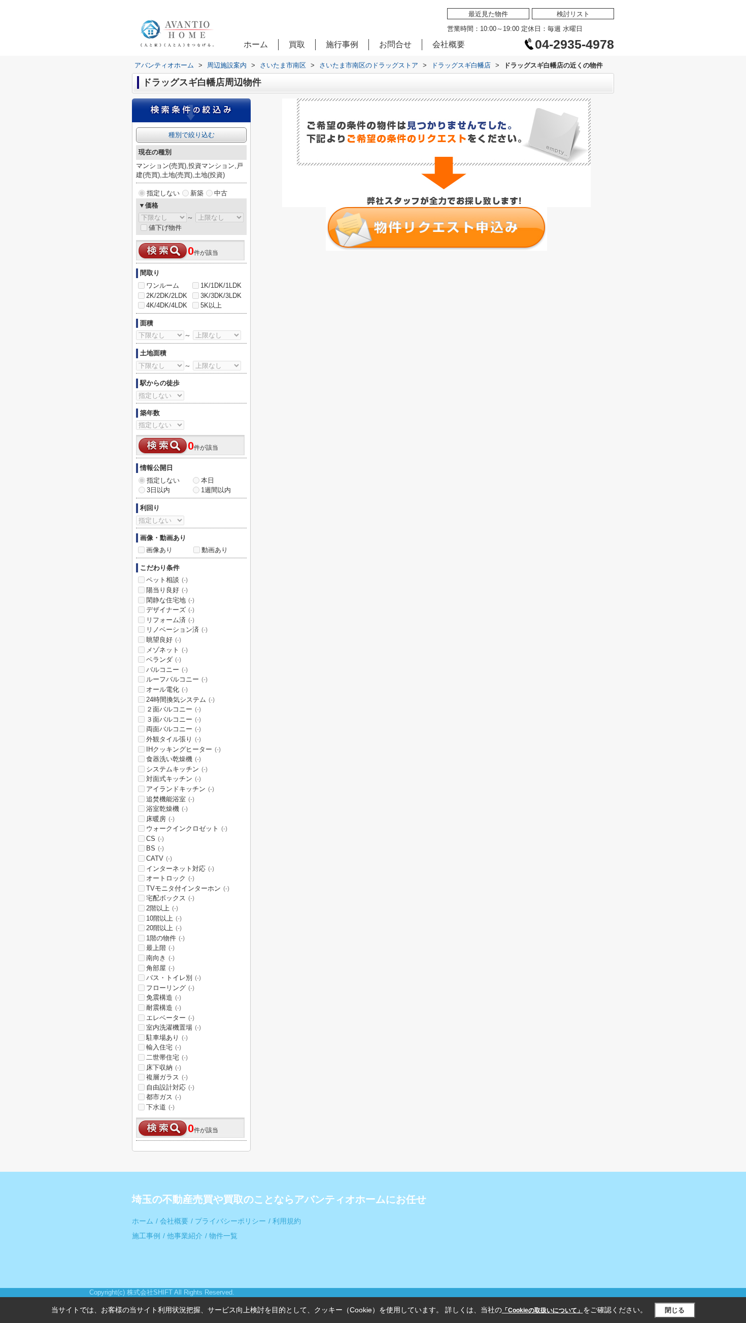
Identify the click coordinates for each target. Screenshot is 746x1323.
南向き (160, 958)
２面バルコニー (173, 709)
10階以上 (164, 918)
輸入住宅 (163, 1047)
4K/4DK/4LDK (166, 305)
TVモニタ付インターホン (187, 888)
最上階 (160, 948)
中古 (220, 193)
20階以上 (164, 928)
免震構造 (163, 997)
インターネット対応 (180, 868)
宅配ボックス (170, 898)
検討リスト (573, 14)
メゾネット (167, 650)
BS (155, 848)
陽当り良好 (167, 590)
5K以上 (211, 305)
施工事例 (146, 1236)
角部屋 (160, 968)
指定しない (163, 193)
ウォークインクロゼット (186, 828)
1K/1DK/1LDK (221, 285)
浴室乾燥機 (167, 808)
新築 (197, 193)
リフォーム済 (170, 620)
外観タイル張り (173, 739)
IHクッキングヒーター (183, 749)
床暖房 (160, 819)
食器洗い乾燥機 (173, 759)
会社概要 (448, 44)
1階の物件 (165, 938)
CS (155, 838)
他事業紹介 (182, 1236)
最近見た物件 (488, 14)
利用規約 (284, 1221)
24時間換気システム (180, 699)
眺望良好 (163, 639)
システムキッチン (177, 769)
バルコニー (167, 669)
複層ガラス (167, 1077)
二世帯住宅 (167, 1057)
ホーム (256, 44)
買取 (297, 44)
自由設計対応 (170, 1087)
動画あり (214, 550)
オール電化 (167, 689)
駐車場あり (167, 1037)
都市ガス (163, 1097)
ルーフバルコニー (177, 679)
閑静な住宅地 (170, 600)
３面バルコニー (173, 719)
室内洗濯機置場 (173, 1027)
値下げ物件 (165, 227)
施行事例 (342, 44)
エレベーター (170, 1018)
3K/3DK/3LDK (221, 295)
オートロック (170, 878)
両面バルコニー (173, 729)
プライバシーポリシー (228, 1221)
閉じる (675, 1310)
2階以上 (162, 908)
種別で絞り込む (191, 135)
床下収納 (163, 1067)
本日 (207, 480)
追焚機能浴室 (170, 799)
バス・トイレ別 (173, 977)
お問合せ (395, 44)
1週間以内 (216, 490)
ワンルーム (162, 285)
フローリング (170, 988)
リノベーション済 (177, 629)
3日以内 (158, 490)
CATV (159, 858)
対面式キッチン (173, 779)
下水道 (160, 1107)
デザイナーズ (170, 610)
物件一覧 (221, 1236)
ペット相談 (167, 580)
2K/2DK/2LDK (166, 295)
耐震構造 (163, 1007)
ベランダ (163, 659)
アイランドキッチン (180, 789)
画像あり (159, 550)
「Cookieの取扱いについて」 (542, 1310)
